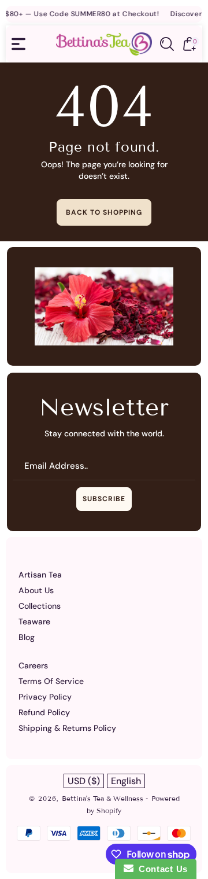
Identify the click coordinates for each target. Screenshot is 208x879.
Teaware (34, 621)
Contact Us (160, 869)
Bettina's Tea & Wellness (104, 798)
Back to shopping (104, 212)
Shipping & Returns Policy (67, 728)
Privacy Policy (45, 697)
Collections (39, 606)
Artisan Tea (40, 574)
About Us (36, 590)
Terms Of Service (51, 681)
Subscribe (104, 498)
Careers (33, 665)
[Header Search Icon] (167, 44)
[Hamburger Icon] (18, 44)
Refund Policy (44, 712)
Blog (26, 637)
